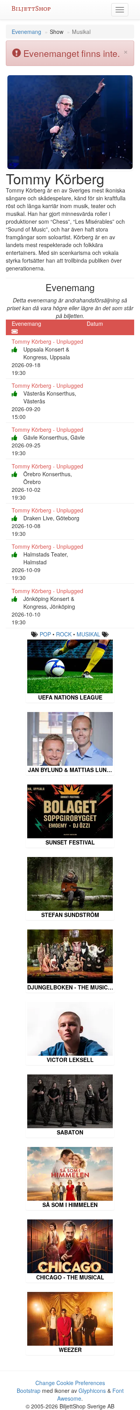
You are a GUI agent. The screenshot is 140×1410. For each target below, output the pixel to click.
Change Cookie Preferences (70, 1383)
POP (45, 634)
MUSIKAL (88, 634)
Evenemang (26, 31)
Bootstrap (28, 1390)
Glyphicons (92, 1390)
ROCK (64, 634)
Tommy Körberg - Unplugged (47, 341)
